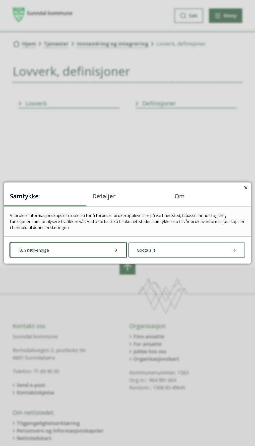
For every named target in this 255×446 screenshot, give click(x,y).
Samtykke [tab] (24, 196)
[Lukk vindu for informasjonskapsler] (245, 187)
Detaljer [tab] (104, 196)
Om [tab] (180, 196)
